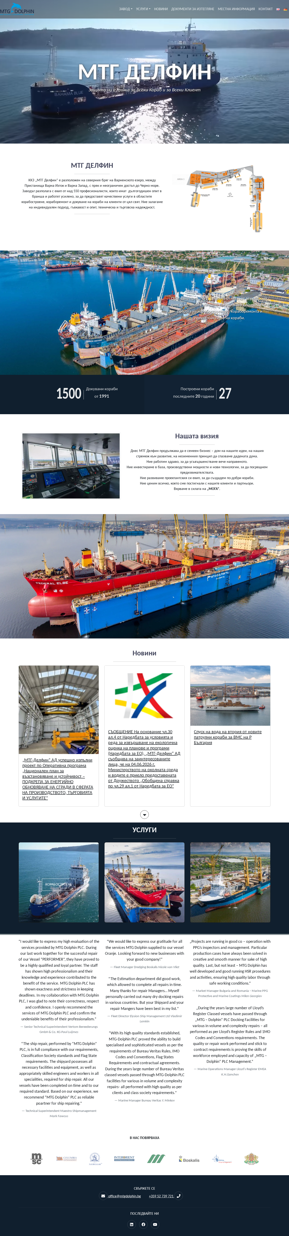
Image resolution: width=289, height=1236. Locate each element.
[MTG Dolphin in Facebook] (143, 1225)
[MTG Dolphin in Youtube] (155, 1225)
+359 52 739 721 (161, 1196)
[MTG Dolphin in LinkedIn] (131, 1225)
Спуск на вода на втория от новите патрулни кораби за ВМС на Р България (228, 737)
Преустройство (230, 884)
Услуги (142, 9)
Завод (124, 9)
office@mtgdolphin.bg (124, 1196)
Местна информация (236, 9)
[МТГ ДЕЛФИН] (17, 9)
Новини (161, 9)
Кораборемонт (145, 884)
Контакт (266, 9)
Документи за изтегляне (192, 9)
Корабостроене (58, 884)
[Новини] (144, 816)
